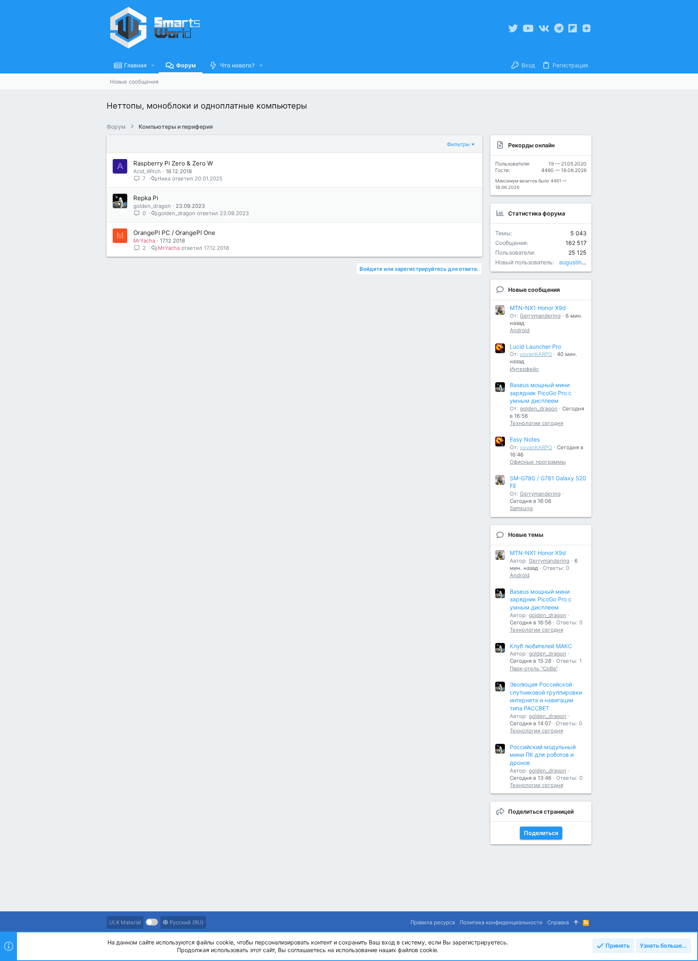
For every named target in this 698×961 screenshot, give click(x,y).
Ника (164, 178)
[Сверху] (575, 922)
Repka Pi (145, 198)
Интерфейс (524, 369)
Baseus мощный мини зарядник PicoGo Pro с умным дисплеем (541, 392)
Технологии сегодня (536, 423)
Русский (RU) (186, 922)
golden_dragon (152, 206)
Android (520, 330)
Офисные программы (538, 462)
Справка (558, 922)
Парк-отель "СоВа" (534, 668)
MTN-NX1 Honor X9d (538, 307)
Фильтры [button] (458, 144)
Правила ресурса (432, 922)
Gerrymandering (540, 315)
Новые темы (525, 534)
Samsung (521, 508)
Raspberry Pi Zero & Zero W (173, 163)
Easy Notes (525, 439)
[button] (152, 65)
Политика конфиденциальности (501, 922)
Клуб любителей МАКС (541, 646)
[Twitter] (513, 28)
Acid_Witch (147, 171)
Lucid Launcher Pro (535, 346)
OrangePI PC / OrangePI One (174, 233)
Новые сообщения (534, 289)
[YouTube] (528, 28)
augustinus (573, 262)
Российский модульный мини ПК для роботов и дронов (543, 754)
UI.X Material (125, 922)
